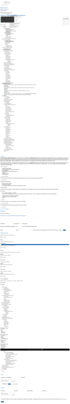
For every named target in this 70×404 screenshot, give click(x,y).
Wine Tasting (8, 52)
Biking (9, 60)
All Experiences (5, 365)
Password (23, 377)
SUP (7, 79)
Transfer (2, 199)
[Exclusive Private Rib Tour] (5, 255)
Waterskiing (8, 80)
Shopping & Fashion (13, 26)
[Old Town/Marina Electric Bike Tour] (7, 235)
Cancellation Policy (4, 203)
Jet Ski (7, 73)
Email (17, 230)
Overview (3, 156)
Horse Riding (8, 56)
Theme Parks (6, 67)
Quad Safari (8, 58)
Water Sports (3, 12)
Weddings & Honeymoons (14, 25)
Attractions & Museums (10, 29)
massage (7, 66)
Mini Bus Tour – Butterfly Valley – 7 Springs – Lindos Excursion (11, 280)
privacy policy (63, 399)
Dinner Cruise (8, 40)
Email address (30, 390)
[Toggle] (0, 156)
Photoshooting (8, 34)
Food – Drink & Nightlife (8, 352)
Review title (2, 223)
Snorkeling (8, 77)
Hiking (9, 61)
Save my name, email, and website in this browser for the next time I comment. (48, 230)
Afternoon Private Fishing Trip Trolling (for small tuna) (10, 252)
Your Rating (15, 223)
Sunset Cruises (8, 46)
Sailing (7, 44)
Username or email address (6, 377)
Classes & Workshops (8, 32)
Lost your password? (14, 383)
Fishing (7, 55)
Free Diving (8, 72)
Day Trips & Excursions (8, 47)
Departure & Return (4, 176)
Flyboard (7, 71)
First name (3, 390)
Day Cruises (8, 39)
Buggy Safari (8, 54)
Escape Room (6, 49)
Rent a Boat (8, 42)
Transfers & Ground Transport (15, 22)
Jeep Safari (8, 57)
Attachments (2, 226)
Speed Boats (8, 78)
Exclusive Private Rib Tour (5, 261)
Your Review (24, 223)
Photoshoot (8, 31)
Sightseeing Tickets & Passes (9, 64)
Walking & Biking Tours (14, 23)
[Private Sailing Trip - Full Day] (6, 264)
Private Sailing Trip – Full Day (5, 271)
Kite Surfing (8, 75)
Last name (16, 390)
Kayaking (10, 12)
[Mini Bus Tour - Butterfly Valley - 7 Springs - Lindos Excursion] (7, 274)
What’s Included (4, 166)
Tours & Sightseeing (7, 68)
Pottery (7, 35)
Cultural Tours (8, 30)
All (4, 27)
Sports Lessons (8, 36)
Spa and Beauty (7, 65)
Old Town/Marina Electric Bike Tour (6, 241)
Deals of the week (7, 48)
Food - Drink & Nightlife (8, 50)
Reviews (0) (3, 206)
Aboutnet (40, 349)
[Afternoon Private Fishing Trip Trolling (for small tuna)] (7, 245)
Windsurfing (8, 81)
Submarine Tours (9, 45)
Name (1, 230)
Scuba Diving (8, 76)
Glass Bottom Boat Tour (10, 41)
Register (2, 401)
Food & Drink (6, 51)
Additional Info (4, 179)
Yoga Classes (8, 37)
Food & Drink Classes (10, 33)
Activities (7, 13)
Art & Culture (6, 28)
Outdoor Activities (7, 53)
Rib (6, 43)
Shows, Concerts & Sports (8, 63)
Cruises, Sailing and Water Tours (15, 16)
